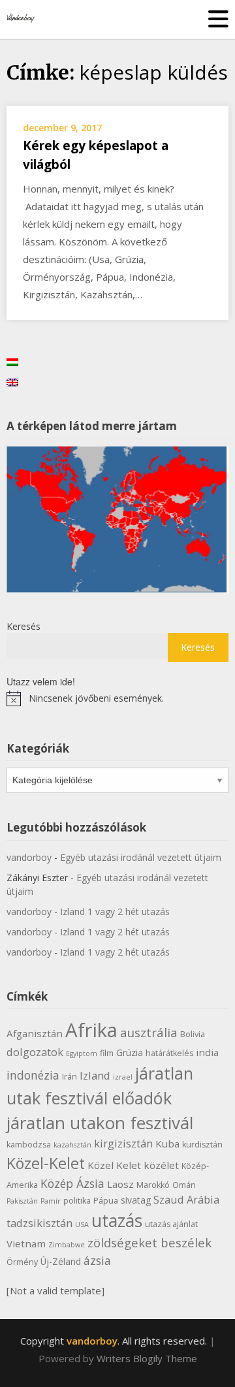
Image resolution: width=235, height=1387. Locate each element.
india (207, 1052)
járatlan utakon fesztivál (100, 1122)
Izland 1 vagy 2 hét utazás (115, 911)
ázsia (97, 1260)
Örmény (22, 1262)
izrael (123, 1077)
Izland (95, 1075)
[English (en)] (12, 381)
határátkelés (169, 1053)
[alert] (117, 698)
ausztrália (149, 1032)
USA (82, 1224)
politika (77, 1200)
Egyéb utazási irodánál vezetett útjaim (140, 857)
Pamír (50, 1201)
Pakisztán (22, 1201)
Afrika (91, 1030)
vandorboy (29, 857)
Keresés (23, 626)
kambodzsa (29, 1144)
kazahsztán (72, 1144)
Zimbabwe (66, 1244)
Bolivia (192, 1034)
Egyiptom (81, 1053)
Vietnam (26, 1243)
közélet (161, 1165)
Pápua (105, 1200)
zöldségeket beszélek (149, 1242)
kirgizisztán (123, 1143)
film (107, 1053)
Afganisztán (35, 1033)
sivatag (136, 1200)
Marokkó (153, 1185)
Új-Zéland (60, 1261)
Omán (184, 1185)
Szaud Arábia (186, 1199)
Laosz (120, 1184)
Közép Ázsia (72, 1183)
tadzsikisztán (39, 1222)
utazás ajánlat (171, 1224)
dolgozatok (35, 1051)
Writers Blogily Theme (147, 1358)
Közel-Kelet (46, 1163)
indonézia (33, 1075)
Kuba (167, 1143)
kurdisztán (202, 1144)
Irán (69, 1076)
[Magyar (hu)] (12, 361)
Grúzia (129, 1052)
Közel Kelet (114, 1165)
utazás (116, 1220)
